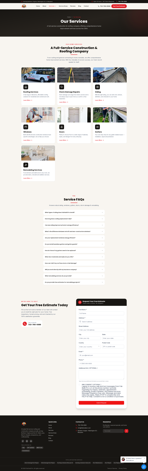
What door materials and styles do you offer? (59, 257)
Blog (79, 6)
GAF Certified (30, 447)
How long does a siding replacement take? (58, 219)
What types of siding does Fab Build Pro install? (60, 212)
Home (38, 6)
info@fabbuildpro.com (84, 428)
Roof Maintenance (97, 462)
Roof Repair (108, 462)
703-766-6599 (122, 1)
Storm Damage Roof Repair (32, 462)
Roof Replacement (118, 462)
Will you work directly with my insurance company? (61, 269)
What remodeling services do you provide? (58, 276)
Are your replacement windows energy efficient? (60, 238)
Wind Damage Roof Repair (48, 462)
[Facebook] (22, 441)
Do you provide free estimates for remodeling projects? (62, 282)
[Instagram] (26, 441)
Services (51, 6)
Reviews (72, 6)
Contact (86, 6)
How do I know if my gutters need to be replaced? (60, 250)
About (44, 6)
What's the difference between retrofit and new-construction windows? (68, 231)
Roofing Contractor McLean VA (65, 462)
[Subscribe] (126, 431)
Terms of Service (112, 468)
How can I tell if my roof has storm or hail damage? (61, 263)
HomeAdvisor (25, 450)
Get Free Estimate (119, 6)
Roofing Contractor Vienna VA (83, 462)
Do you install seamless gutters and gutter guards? (61, 244)
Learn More (26, 100)
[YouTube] (31, 441)
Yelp (23, 447)
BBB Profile (39, 447)
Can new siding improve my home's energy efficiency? (62, 225)
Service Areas (63, 6)
